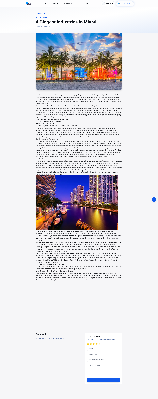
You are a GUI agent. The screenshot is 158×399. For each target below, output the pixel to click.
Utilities (108, 3)
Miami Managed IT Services (45, 271)
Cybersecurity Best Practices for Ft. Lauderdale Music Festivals (56, 126)
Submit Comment (103, 380)
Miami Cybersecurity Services (64, 271)
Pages (86, 3)
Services (53, 3)
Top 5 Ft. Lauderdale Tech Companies (48, 121)
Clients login (126, 3)
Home (44, 3)
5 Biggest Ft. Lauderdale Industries (47, 123)
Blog (78, 3)
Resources (66, 3)
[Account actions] (154, 199)
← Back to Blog (41, 13)
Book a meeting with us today (45, 280)
